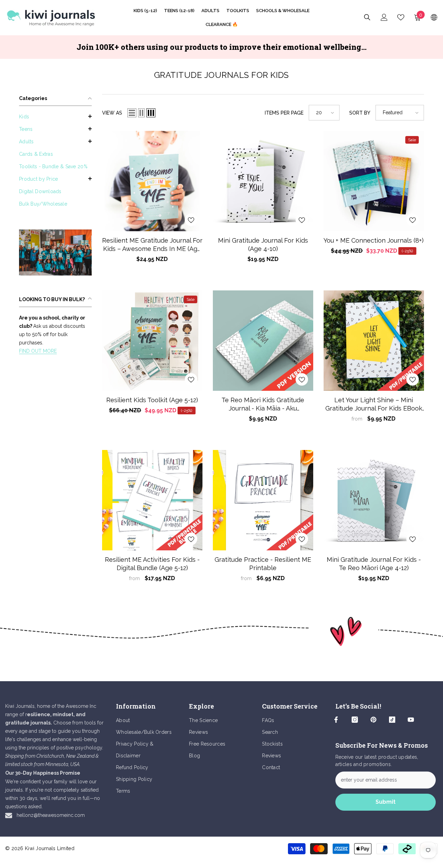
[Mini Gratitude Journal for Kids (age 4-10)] (263, 181)
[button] (55, 116)
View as (112, 113)
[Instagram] (355, 719)
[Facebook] (336, 719)
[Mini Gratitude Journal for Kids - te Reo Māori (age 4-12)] (374, 500)
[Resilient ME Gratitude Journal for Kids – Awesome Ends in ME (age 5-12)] (152, 181)
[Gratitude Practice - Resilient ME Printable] (263, 500)
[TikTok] (392, 719)
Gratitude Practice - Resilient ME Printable (263, 563)
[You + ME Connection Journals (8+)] (374, 181)
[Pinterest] (373, 719)
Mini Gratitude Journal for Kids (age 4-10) (263, 244)
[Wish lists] (400, 17)
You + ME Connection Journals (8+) (374, 240)
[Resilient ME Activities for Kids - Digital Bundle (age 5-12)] (152, 500)
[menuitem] (55, 116)
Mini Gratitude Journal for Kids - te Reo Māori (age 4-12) (374, 563)
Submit (386, 802)
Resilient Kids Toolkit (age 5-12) (152, 400)
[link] (55, 252)
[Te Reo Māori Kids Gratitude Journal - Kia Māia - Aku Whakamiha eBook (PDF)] (263, 340)
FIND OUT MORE (38, 351)
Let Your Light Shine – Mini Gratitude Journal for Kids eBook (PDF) (373, 404)
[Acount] (384, 17)
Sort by (359, 113)
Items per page (284, 113)
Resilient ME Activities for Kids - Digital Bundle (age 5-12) (152, 563)
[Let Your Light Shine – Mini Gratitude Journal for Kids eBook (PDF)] (374, 340)
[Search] (367, 17)
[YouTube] (411, 719)
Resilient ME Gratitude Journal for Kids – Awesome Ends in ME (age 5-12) (152, 245)
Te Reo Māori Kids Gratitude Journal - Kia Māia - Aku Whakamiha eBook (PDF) (263, 404)
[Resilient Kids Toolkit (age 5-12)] (152, 340)
